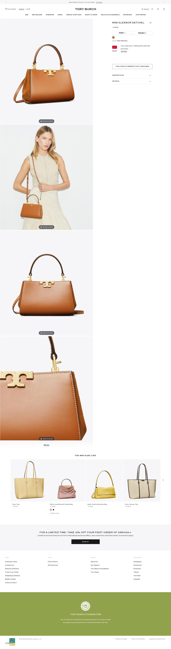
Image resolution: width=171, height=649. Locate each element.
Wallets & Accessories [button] (110, 14)
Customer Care (11, 562)
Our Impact (95, 565)
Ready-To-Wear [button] (91, 14)
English (21, 9)
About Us (94, 562)
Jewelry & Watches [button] (73, 14)
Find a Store (11, 9)
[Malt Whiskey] (113, 37)
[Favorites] (158, 9)
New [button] (26, 14)
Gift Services (53, 565)
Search (146, 9)
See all (46, 444)
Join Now (124, 51)
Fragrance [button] (127, 14)
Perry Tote (16, 504)
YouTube (137, 575)
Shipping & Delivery (12, 575)
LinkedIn (137, 579)
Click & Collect (11, 582)
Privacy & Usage (121, 639)
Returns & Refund (12, 569)
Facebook (137, 565)
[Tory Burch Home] (85, 8)
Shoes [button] (60, 14)
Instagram (137, 562)
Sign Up (85, 542)
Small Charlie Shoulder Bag (97, 504)
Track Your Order (12, 572)
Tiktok (136, 572)
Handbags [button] (50, 14)
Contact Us (9, 565)
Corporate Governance (157, 639)
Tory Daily (95, 572)
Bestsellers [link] (37, 14)
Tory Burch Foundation (100, 569)
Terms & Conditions (138, 639)
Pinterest (137, 569)
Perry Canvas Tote (131, 504)
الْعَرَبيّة (28, 9)
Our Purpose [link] (141, 14)
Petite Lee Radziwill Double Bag (61, 504)
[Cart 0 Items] (163, 9)
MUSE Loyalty (10, 579)
